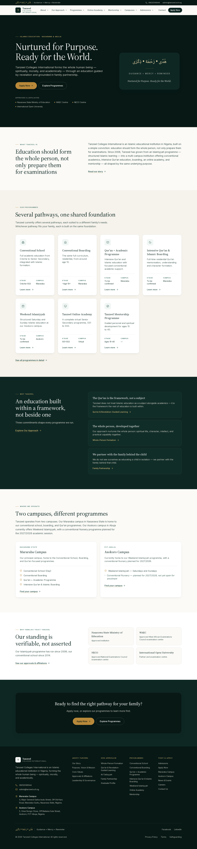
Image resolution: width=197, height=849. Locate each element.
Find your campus (29, 591)
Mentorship (113, 10)
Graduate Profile (108, 783)
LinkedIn (178, 829)
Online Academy (95, 10)
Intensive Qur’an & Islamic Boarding (158, 252)
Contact (162, 10)
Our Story (76, 763)
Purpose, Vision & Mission (83, 767)
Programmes (76, 10)
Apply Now (175, 10)
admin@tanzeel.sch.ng (172, 2)
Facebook (166, 829)
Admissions (145, 10)
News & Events (164, 780)
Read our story (95, 171)
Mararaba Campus (33, 552)
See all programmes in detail (29, 360)
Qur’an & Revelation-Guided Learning (110, 412)
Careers (161, 785)
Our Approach (58, 10)
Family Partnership (101, 468)
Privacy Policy (151, 837)
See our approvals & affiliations (31, 663)
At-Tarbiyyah (106, 774)
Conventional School (32, 250)
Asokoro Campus (117, 552)
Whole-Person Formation (104, 440)
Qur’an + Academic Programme (116, 252)
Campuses (130, 10)
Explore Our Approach (26, 430)
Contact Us (163, 789)
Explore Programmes (52, 85)
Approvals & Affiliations (82, 776)
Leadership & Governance (83, 780)
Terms (163, 837)
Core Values (77, 772)
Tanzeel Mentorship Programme (117, 316)
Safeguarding (176, 837)
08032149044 (154, 2)
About (43, 10)
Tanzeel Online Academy (77, 314)
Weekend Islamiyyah (32, 314)
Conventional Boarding (76, 250)
